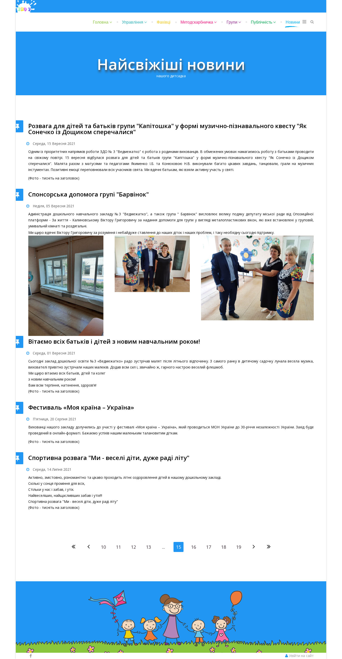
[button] (299, 655)
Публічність (261, 22)
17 (208, 547)
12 (133, 547)
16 (193, 547)
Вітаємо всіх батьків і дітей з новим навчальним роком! (114, 341)
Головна (100, 22)
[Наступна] (254, 547)
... (163, 547)
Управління (132, 22)
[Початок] (73, 547)
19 (238, 547)
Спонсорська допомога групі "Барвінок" (88, 194)
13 (148, 547)
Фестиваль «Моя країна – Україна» (81, 407)
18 (223, 547)
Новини (293, 22)
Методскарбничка (197, 22)
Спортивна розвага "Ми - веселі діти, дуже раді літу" (108, 457)
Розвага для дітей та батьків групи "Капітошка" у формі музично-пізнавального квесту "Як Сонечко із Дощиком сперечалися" (167, 129)
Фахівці (163, 22)
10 (103, 547)
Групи (232, 22)
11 (118, 547)
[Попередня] (88, 547)
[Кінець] (269, 547)
